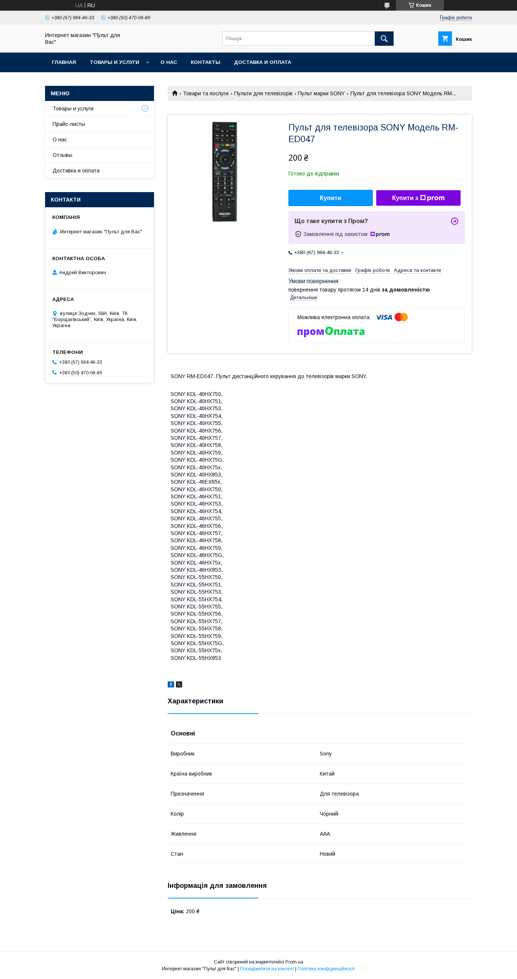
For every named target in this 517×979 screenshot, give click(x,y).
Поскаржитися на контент (267, 968)
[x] (179, 686)
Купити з (405, 198)
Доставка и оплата (262, 62)
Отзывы (62, 155)
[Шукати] (384, 38)
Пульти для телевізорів (263, 93)
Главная (64, 62)
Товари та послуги (206, 93)
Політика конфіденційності (326, 968)
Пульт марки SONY (321, 93)
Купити (330, 198)
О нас (168, 62)
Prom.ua (294, 962)
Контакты (205, 62)
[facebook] (171, 686)
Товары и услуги (114, 62)
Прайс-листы (69, 124)
